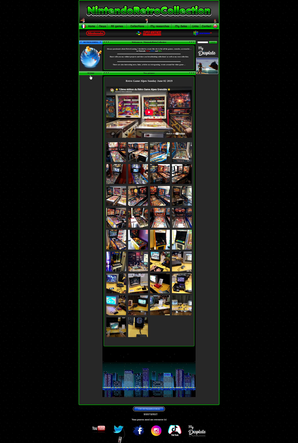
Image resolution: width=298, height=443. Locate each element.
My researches (159, 26)
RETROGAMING (90, 42)
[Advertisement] (90, 122)
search (213, 42)
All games (117, 26)
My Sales (181, 26)
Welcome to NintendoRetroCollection (149, 42)
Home (91, 26)
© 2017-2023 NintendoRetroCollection (149, 409)
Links (195, 26)
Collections (137, 26)
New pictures (149, 73)
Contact (206, 26)
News (102, 26)
